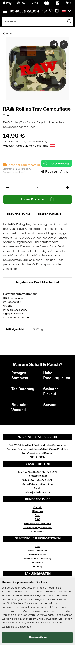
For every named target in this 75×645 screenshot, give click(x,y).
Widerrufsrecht (37, 550)
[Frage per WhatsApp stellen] (56, 163)
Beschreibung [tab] (18, 213)
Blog (37, 515)
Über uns (37, 511)
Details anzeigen (21, 626)
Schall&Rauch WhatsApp (37, 484)
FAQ (37, 519)
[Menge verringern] (7, 188)
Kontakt (37, 507)
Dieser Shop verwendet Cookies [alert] (24, 582)
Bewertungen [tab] (49, 213)
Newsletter (37, 531)
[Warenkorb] (56, 11)
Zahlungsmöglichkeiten (37, 527)
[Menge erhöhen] (67, 188)
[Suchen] (69, 21)
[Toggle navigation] (5, 9)
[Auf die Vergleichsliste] (54, 44)
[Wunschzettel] (51, 11)
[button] (44, 11)
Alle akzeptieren (37, 637)
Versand (33, 141)
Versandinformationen (37, 523)
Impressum (37, 562)
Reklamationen (38, 554)
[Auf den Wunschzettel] (64, 44)
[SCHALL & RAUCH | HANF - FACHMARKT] (24, 11)
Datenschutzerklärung (37, 558)
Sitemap (37, 566)
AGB (37, 546)
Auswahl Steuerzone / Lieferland (26, 145)
